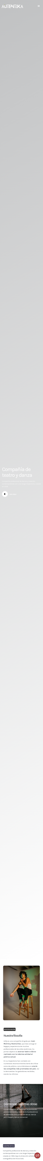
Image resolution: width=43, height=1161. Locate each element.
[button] (38, 6)
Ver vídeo (12, 494)
